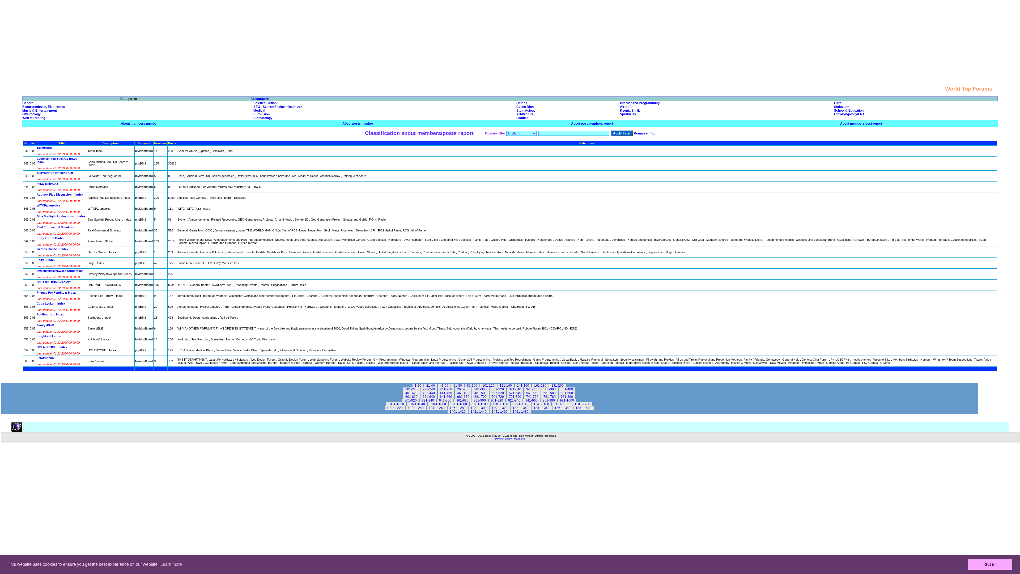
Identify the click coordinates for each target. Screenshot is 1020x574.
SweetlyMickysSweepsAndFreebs (60, 270)
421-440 (429, 393)
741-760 (532, 397)
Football (522, 118)
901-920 (497, 400)
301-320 (498, 389)
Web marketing (33, 118)
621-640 (429, 397)
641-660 (446, 397)
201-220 (411, 389)
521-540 (515, 393)
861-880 (462, 400)
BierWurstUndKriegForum (55, 172)
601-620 (411, 397)
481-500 (480, 393)
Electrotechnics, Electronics (43, 107)
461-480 (463, 393)
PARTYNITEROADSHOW (54, 281)
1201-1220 (395, 408)
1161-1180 (562, 404)
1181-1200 (582, 404)
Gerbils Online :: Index (52, 249)
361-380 (549, 389)
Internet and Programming (640, 103)
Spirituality (628, 114)
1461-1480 (521, 411)
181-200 (557, 385)
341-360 (532, 389)
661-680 (463, 397)
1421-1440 (479, 411)
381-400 (567, 389)
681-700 (480, 397)
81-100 (472, 385)
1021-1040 (417, 404)
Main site (519, 438)
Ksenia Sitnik (630, 110)
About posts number (357, 123)
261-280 (463, 389)
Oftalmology (31, 114)
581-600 (567, 393)
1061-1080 (459, 404)
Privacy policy (503, 438)
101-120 (488, 385)
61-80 (457, 385)
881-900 (480, 400)
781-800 (567, 397)
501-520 (498, 393)
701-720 (498, 397)
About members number (139, 123)
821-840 (428, 400)
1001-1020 (396, 404)
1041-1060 (438, 404)
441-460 (446, 393)
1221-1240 (416, 408)
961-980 (549, 400)
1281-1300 (479, 408)
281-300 (480, 389)
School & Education (849, 110)
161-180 (540, 385)
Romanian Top (644, 133)
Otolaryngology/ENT (849, 114)
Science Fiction (265, 103)
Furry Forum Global (50, 238)
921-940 (514, 400)
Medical (259, 110)
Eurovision (261, 114)
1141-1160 (541, 404)
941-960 (531, 400)
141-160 (523, 385)
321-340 (515, 389)
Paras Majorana (47, 183)
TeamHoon (44, 147)
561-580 (549, 393)
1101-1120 (500, 404)
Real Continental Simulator (55, 227)
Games (521, 103)
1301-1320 (500, 408)
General (28, 103)
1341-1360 (542, 408)
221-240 (429, 389)
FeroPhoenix (45, 358)
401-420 (411, 393)
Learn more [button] (171, 564)
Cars (838, 103)
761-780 (549, 397)
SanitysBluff (45, 325)
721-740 (515, 397)
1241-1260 (437, 408)
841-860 (445, 400)
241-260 (446, 389)
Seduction (841, 107)
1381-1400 (584, 408)
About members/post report (861, 123)
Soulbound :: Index (50, 314)
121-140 (506, 385)
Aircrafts (627, 107)
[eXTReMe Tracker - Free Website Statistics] (16, 431)
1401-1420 (458, 411)
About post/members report (592, 123)
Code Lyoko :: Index (51, 303)
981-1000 (567, 400)
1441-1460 (500, 411)
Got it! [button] (990, 564)
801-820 (411, 400)
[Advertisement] (510, 37)
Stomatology (526, 110)
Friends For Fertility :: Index (56, 292)
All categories (260, 99)
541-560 (532, 393)
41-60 (444, 385)
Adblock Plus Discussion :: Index (60, 194)
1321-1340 (521, 408)
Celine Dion (525, 107)
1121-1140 (521, 404)
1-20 (418, 385)
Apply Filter (622, 133)
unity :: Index (46, 259)
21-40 (430, 385)
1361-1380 (563, 408)
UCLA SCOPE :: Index (52, 347)
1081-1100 (480, 404)
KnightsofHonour (49, 336)
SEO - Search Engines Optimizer (277, 107)
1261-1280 (458, 408)
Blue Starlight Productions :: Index (61, 216)
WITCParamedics (48, 205)
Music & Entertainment (39, 110)
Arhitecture (525, 114)
